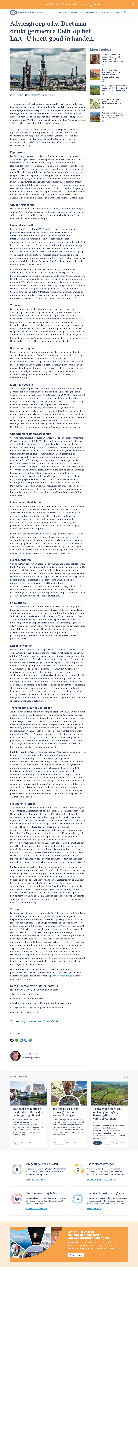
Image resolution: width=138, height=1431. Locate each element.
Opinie (16, 1143)
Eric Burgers (18, 95)
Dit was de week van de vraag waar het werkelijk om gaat (66, 1112)
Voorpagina (62, 12)
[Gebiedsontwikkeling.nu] (32, 13)
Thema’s (104, 12)
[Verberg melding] (133, 4)
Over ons (115, 12)
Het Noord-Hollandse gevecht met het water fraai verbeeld (112, 101)
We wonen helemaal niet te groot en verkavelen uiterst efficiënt (113, 115)
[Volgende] (126, 1077)
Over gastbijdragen (34, 1179)
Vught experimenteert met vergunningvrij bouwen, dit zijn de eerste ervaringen (114, 87)
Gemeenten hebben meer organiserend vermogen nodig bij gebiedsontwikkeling (113, 58)
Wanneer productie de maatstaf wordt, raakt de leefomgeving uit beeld (28, 1112)
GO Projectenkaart (89, 12)
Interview (107, 1143)
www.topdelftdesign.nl (63, 975)
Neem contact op (94, 1209)
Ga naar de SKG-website (36, 1209)
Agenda (74, 12)
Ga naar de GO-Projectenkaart (100, 1179)
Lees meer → (98, 4)
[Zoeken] (125, 12)
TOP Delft (36, 142)
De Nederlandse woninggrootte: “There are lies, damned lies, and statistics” (112, 73)
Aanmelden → (76, 1255)
